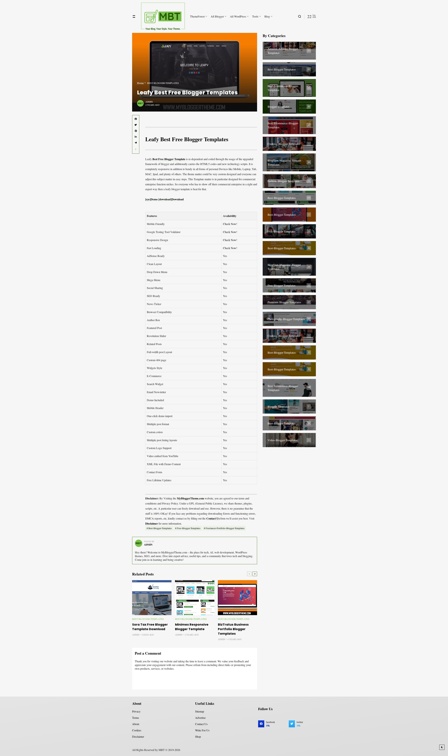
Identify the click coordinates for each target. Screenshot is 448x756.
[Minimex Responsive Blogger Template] (194, 597)
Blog (267, 16)
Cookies (136, 730)
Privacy (136, 711)
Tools (255, 16)
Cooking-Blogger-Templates (284, 144)
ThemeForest (197, 16)
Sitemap (199, 711)
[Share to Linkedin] (135, 137)
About (135, 724)
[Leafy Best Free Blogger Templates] (194, 72)
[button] (135, 149)
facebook (270, 723)
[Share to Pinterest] (135, 131)
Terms (135, 717)
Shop (198, 736)
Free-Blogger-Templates (188, 528)
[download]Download (171, 199)
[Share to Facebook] (135, 119)
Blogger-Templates (278, 107)
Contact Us (213, 518)
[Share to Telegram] (135, 143)
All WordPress (238, 16)
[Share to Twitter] (135, 125)
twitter (300, 723)
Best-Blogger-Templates (163, 83)
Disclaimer (151, 523)
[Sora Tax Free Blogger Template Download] (152, 597)
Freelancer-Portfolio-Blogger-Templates (225, 528)
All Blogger (217, 16)
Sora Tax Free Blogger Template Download (150, 626)
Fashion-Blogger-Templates (283, 181)
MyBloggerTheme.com (190, 498)
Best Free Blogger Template (168, 159)
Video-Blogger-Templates (283, 440)
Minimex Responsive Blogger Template (191, 626)
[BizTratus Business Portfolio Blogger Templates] (237, 597)
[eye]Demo (151, 199)
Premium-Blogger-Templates (284, 302)
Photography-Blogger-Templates (286, 319)
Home (140, 83)
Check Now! (230, 224)
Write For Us (202, 730)
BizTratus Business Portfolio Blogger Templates (233, 629)
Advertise (200, 717)
